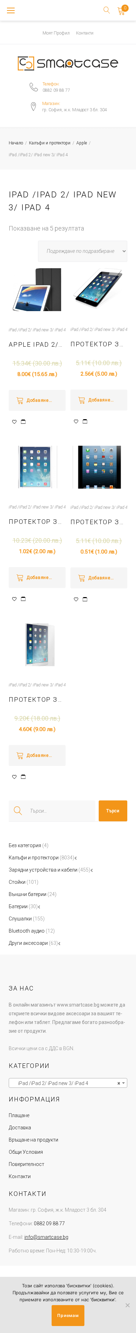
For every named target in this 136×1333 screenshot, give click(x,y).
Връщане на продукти (33, 1140)
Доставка (20, 1127)
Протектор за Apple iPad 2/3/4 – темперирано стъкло (37, 521)
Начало (16, 143)
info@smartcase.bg (46, 1237)
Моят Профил (56, 33)
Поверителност (26, 1164)
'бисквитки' (102, 1299)
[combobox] (68, 1083)
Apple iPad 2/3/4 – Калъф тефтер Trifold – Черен (37, 344)
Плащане (19, 1115)
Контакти (84, 33)
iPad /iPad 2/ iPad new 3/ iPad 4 (37, 329)
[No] (127, 1305)
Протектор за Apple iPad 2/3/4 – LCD (98, 344)
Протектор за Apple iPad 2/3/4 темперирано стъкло (37, 699)
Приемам (67, 1315)
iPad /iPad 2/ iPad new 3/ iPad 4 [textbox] (66, 1083)
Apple (81, 143)
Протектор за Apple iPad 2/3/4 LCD (98, 522)
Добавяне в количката (46, 400)
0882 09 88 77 (56, 90)
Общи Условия (26, 1152)
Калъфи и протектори (49, 143)
